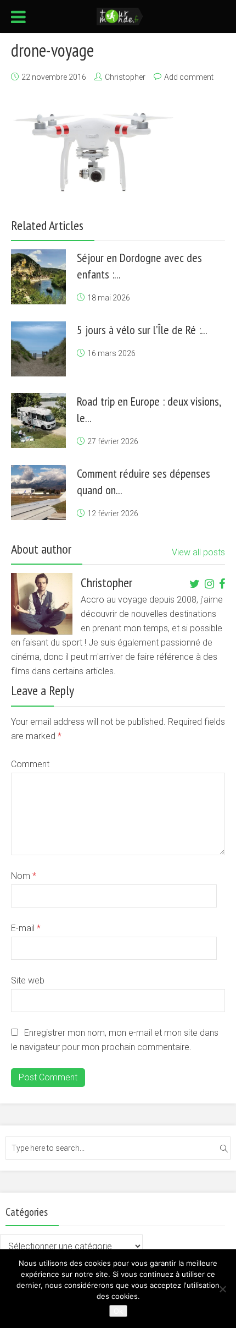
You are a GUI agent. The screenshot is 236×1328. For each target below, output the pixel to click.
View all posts (198, 552)
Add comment (188, 77)
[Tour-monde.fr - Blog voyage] (120, 15)
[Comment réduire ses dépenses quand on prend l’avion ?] (38, 492)
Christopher (125, 77)
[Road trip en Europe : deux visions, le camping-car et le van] (38, 420)
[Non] (222, 1288)
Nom (23, 876)
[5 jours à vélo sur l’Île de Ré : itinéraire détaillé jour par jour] (38, 348)
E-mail (26, 928)
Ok (118, 1311)
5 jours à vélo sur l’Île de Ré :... (142, 329)
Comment (30, 764)
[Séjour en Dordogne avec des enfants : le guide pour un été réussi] (38, 276)
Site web (27, 980)
